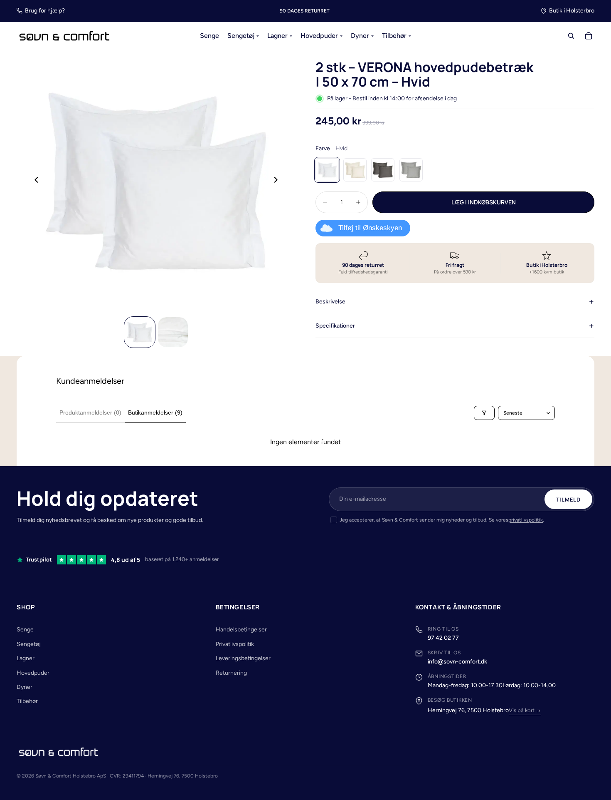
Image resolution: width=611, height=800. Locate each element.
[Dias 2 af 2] (173, 332)
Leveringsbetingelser (243, 658)
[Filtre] (484, 413)
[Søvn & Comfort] (59, 751)
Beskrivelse (330, 301)
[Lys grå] (411, 169)
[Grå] (382, 169)
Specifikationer (335, 325)
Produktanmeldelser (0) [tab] (90, 412)
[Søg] (571, 36)
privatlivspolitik (525, 520)
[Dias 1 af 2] (140, 332)
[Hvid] (327, 169)
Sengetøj (29, 644)
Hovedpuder (33, 672)
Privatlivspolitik (235, 644)
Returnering (231, 672)
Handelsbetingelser (241, 629)
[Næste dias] (278, 181)
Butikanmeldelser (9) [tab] (155, 412)
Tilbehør (27, 701)
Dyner (24, 687)
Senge (25, 629)
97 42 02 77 (443, 637)
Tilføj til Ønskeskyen (370, 228)
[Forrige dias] (34, 181)
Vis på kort (522, 710)
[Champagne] (355, 169)
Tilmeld (568, 499)
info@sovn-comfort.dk (457, 661)
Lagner (25, 658)
